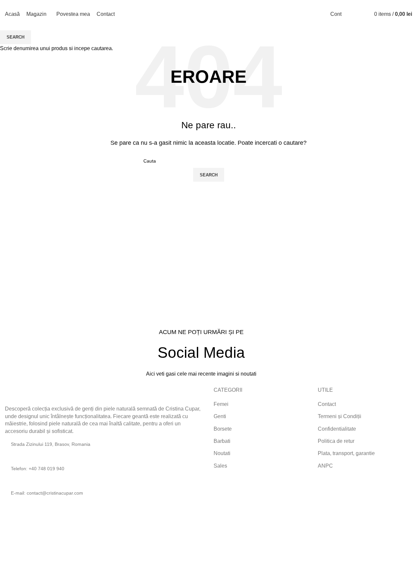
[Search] (351, 14)
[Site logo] (209, 13)
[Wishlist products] (363, 14)
